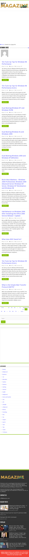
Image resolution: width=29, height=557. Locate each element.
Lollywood (4, 407)
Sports (4, 422)
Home (2, 44)
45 (1, 311)
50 (9, 311)
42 (20, 307)
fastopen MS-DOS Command (8, 517)
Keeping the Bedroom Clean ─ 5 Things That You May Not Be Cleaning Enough (18, 507)
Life (3, 402)
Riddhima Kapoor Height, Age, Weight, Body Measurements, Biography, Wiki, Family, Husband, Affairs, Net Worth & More (13, 536)
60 (12, 311)
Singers (4, 419)
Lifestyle (4, 404)
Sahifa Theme (4, 552)
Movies (4, 409)
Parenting (4, 412)
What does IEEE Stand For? (11, 239)
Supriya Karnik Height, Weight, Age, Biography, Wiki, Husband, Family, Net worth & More (18, 545)
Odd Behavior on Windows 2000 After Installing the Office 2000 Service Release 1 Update (13, 214)
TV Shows (4, 432)
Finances (4, 384)
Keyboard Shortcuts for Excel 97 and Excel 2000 (13, 513)
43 (23, 309)
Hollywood (4, 394)
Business (4, 374)
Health (3, 392)
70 (15, 311)
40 (14, 307)
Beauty (4, 369)
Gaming (4, 387)
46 (4, 311)
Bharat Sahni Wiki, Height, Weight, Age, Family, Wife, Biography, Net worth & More (17, 527)
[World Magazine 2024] (14, 5)
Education (4, 379)
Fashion (4, 382)
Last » (22, 311)
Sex (3, 417)
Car (3, 377)
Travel (3, 429)
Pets (3, 414)
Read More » (5, 80)
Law (3, 399)
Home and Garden (6, 397)
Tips (3, 427)
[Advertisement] (14, 27)
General (12, 66)
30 (11, 307)
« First (2, 307)
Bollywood (4, 371)
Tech (3, 424)
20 (8, 307)
